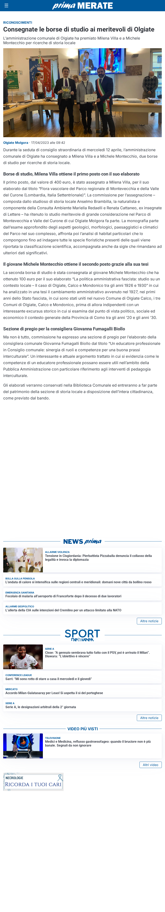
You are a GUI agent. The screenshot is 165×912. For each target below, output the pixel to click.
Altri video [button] (150, 765)
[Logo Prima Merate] (82, 6)
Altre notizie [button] (149, 621)
